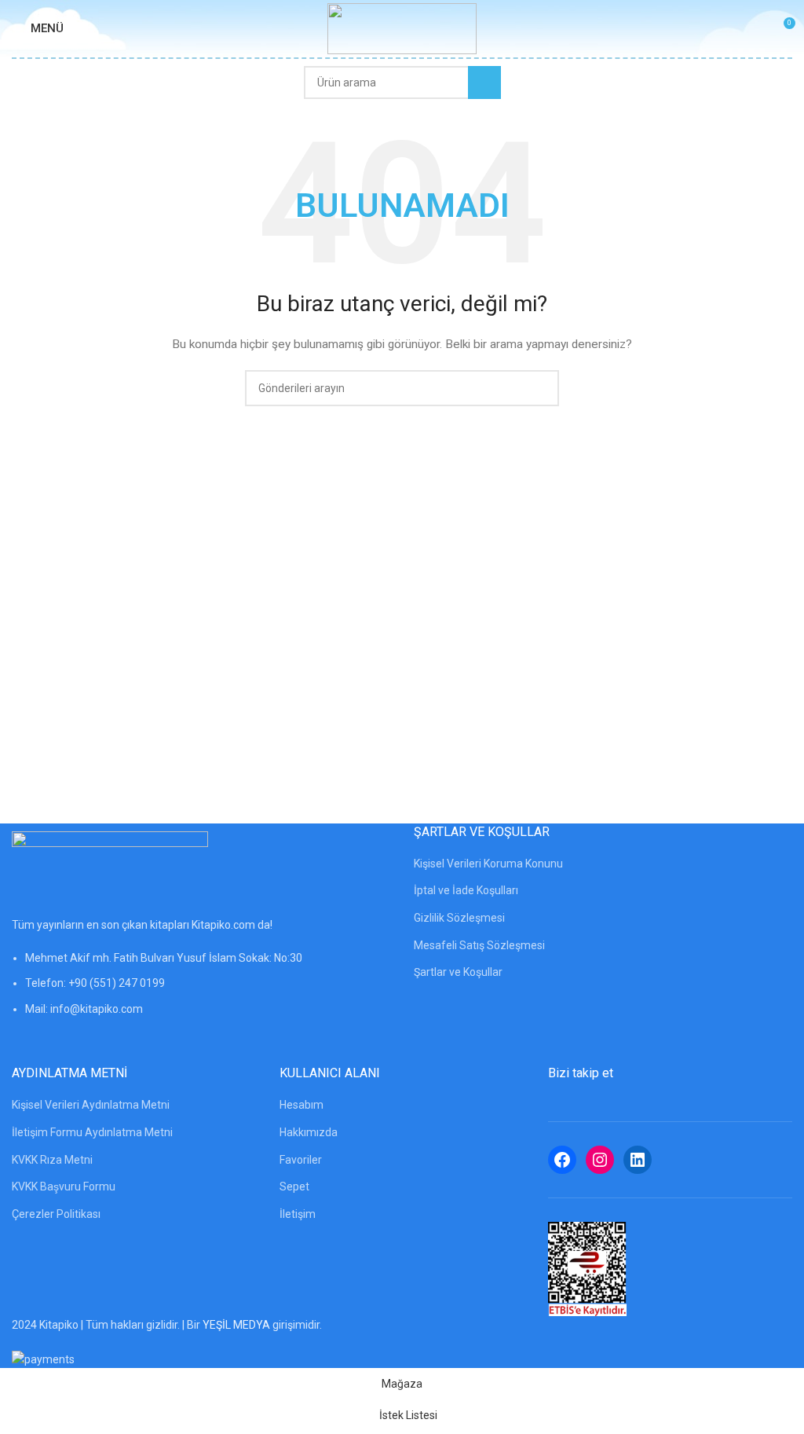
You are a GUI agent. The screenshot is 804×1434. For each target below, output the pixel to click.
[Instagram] (600, 1160)
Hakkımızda (309, 1132)
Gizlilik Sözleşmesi (459, 917)
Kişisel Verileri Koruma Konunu (488, 863)
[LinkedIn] (637, 1160)
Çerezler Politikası (56, 1214)
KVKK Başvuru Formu (63, 1186)
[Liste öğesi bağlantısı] (201, 991)
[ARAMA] (484, 82)
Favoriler (301, 1159)
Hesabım (301, 1104)
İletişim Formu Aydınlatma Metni (92, 1132)
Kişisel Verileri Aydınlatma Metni (91, 1104)
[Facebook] (562, 1160)
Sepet (294, 1186)
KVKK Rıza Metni (52, 1159)
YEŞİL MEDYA (236, 1324)
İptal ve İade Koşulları (466, 890)
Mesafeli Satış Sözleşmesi (479, 945)
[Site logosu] (402, 27)
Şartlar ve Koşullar (458, 972)
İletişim (298, 1214)
